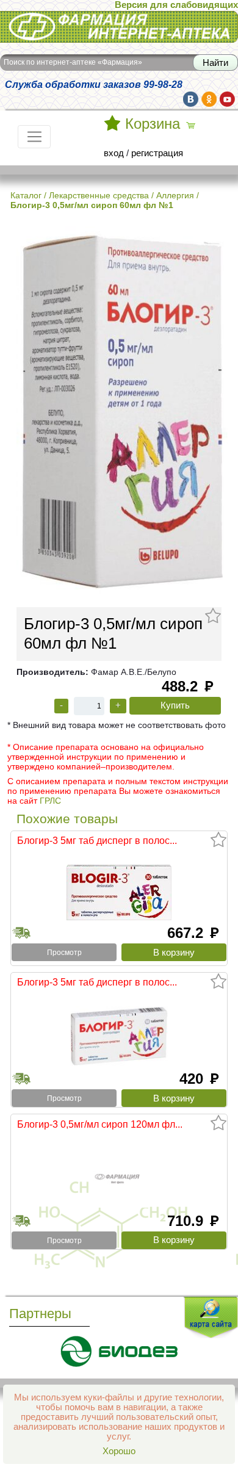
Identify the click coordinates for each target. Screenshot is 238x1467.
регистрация (157, 153)
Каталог (25, 195)
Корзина (152, 124)
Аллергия (175, 195)
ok (209, 99)
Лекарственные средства (99, 195)
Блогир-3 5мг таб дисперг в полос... (97, 840)
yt (227, 99)
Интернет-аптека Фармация (58, 18)
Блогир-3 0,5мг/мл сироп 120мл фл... (99, 1124)
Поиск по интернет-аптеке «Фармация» (73, 62)
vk (190, 99)
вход (114, 153)
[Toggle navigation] (34, 136)
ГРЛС (50, 801)
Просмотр (64, 952)
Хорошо (119, 1451)
